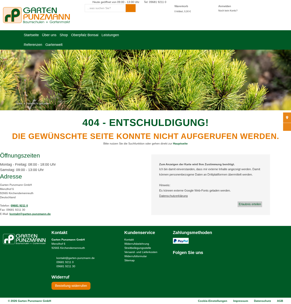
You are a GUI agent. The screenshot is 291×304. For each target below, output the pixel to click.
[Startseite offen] (36, 14)
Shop (64, 35)
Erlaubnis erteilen (250, 204)
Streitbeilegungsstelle (137, 247)
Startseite (31, 35)
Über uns (49, 35)
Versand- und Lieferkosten (140, 252)
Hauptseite (180, 143)
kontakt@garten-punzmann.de (30, 213)
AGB (280, 300)
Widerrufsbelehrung (136, 243)
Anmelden (224, 6)
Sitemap (129, 260)
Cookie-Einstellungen (212, 300)
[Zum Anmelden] (213, 6)
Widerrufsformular (135, 256)
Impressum (240, 300)
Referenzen (33, 45)
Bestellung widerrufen (71, 286)
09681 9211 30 (65, 266)
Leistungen (110, 35)
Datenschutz (262, 300)
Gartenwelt (54, 45)
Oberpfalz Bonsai (84, 35)
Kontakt (129, 239)
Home (19, 103)
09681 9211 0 (19, 205)
